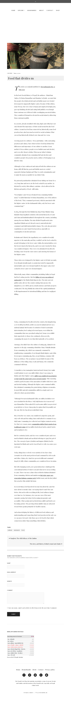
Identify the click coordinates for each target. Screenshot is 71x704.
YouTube (35, 675)
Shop (58, 10)
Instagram (41, 675)
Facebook (24, 675)
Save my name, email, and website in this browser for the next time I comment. (33, 608)
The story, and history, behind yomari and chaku (45, 544)
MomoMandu (26, 670)
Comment (10, 590)
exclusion (17, 530)
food (23, 530)
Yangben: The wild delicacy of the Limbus (23, 538)
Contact (49, 10)
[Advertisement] (35, 26)
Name (9, 563)
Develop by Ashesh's (28, 692)
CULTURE (9, 73)
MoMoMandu (31, 10)
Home (13, 10)
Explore (21, 10)
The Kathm (44, 87)
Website (9, 581)
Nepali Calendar (19, 657)
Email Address (11, 572)
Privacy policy (50, 670)
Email (46, 675)
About (41, 10)
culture (10, 530)
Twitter (29, 675)
